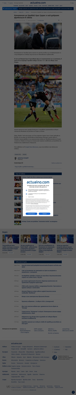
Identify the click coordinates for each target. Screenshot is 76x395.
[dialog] (38, 197)
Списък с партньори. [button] (34, 203)
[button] (38, 197)
